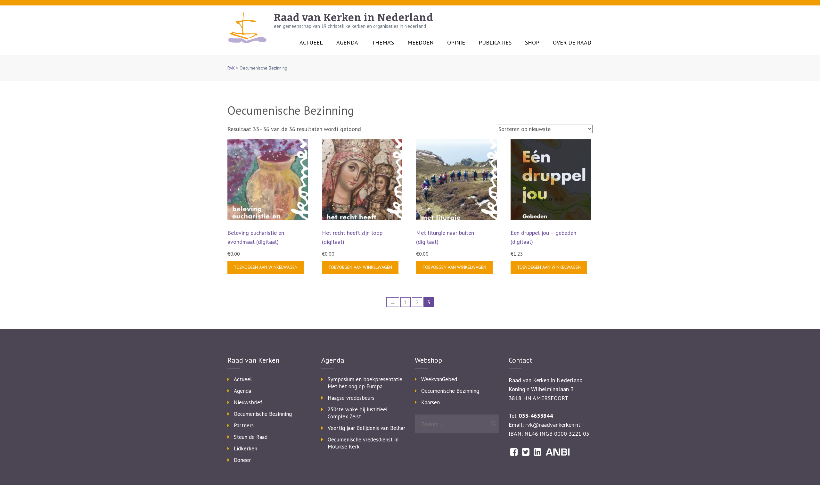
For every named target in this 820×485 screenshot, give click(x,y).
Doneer (242, 460)
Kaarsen (430, 402)
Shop (532, 42)
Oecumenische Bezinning (263, 413)
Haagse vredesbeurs (351, 397)
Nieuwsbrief (248, 402)
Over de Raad (572, 42)
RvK (231, 68)
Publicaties (495, 42)
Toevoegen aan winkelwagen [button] (266, 267)
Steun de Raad (250, 436)
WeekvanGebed (439, 379)
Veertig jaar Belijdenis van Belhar (366, 428)
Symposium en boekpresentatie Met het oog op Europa (365, 383)
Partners (244, 425)
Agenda (347, 42)
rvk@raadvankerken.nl (552, 424)
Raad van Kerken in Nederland (353, 18)
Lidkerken (245, 448)
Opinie (456, 42)
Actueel (311, 42)
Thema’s (383, 42)
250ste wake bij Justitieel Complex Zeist (358, 413)
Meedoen (420, 42)
